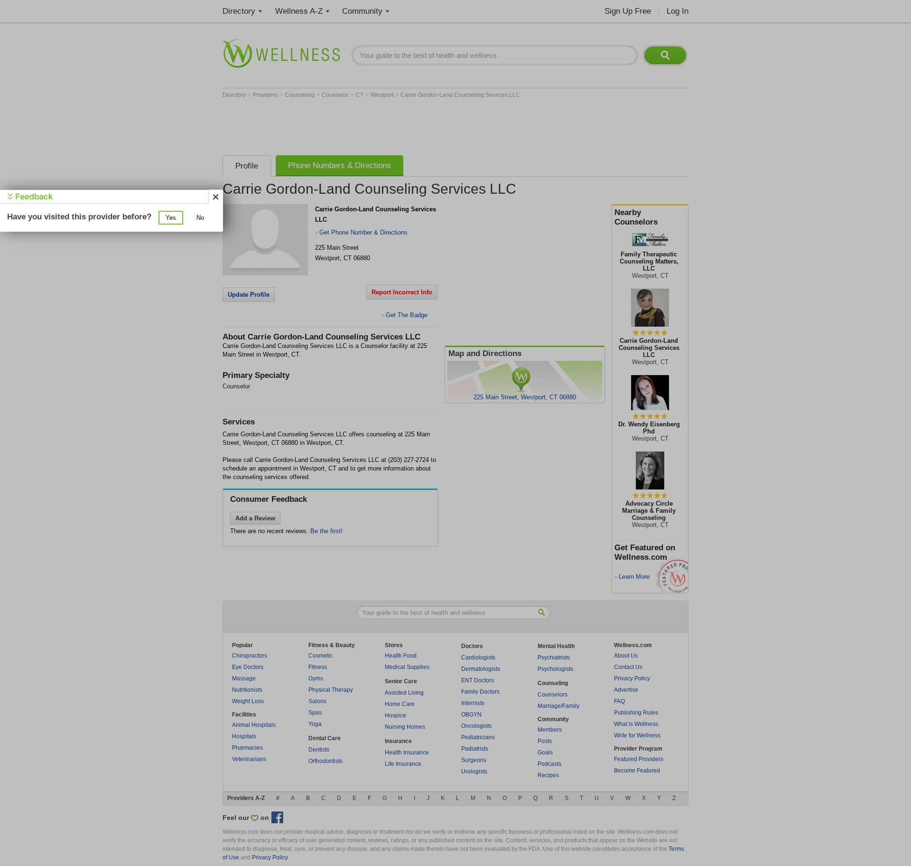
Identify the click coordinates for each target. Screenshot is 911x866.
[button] (170, 218)
